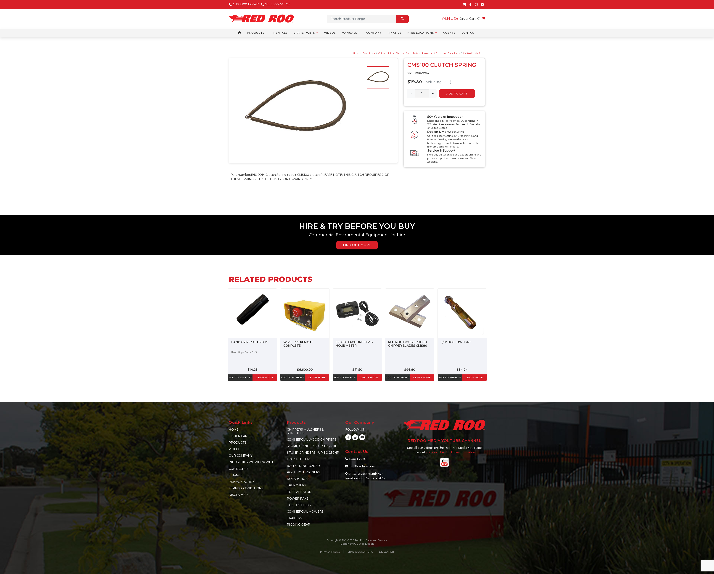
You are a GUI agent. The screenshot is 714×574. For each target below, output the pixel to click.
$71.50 (357, 369)
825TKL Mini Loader (303, 466)
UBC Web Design (363, 543)
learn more (264, 377)
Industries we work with (251, 462)
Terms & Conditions (246, 488)
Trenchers (296, 485)
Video (234, 449)
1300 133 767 (358, 459)
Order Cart (239, 436)
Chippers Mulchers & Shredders (305, 431)
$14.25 (252, 369)
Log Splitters (299, 459)
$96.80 (409, 369)
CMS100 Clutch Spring (474, 53)
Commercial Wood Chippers (311, 439)
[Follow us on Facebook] (470, 4)
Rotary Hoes (298, 479)
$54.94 (462, 369)
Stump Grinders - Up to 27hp (312, 446)
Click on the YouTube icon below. (451, 452)
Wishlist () (450, 18)
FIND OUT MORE (357, 245)
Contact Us (239, 469)
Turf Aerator (299, 492)
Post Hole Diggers (303, 472)
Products (238, 442)
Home (356, 53)
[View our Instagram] (476, 4)
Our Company (240, 455)
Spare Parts (369, 53)
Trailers (294, 518)
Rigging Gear (298, 524)
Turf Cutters (299, 505)
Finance (235, 475)
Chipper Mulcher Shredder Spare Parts (398, 53)
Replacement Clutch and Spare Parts (440, 53)
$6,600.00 (305, 369)
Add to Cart (457, 93)
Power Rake (297, 498)
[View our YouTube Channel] (482, 4)
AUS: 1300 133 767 (245, 4)
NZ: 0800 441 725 (277, 4)
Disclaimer (238, 495)
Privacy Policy (241, 482)
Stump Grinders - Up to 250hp (313, 452)
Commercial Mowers (305, 511)
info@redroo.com (362, 466)
